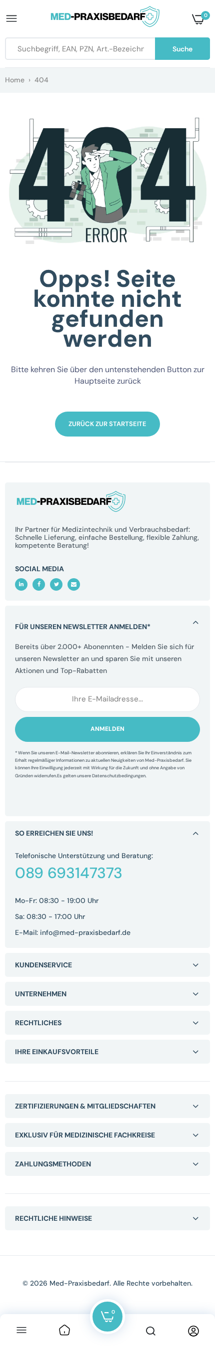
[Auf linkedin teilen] (21, 584)
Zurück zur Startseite (107, 424)
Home (14, 79)
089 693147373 (68, 873)
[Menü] (21, 1331)
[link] (64, 1331)
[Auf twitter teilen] (56, 584)
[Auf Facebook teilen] (38, 584)
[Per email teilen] (74, 584)
